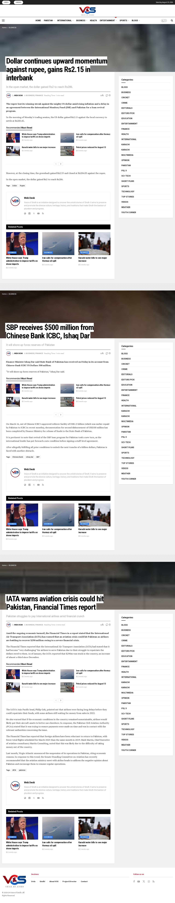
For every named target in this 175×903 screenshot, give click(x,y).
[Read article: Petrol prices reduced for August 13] (67, 151)
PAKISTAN (48, 20)
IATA (14, 770)
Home (4, 28)
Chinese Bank (17, 457)
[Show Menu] (3, 20)
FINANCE (39, 95)
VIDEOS (124, 202)
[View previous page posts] (56, 164)
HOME (38, 20)
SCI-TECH (126, 176)
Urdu (6, 2)
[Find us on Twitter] (144, 881)
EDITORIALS (126, 108)
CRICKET (125, 97)
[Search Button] (172, 20)
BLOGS (135, 20)
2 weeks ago (28, 140)
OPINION (125, 160)
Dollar (14, 186)
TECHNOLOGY (127, 191)
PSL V (124, 171)
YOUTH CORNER (128, 212)
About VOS (53, 881)
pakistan (22, 770)
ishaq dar (29, 457)
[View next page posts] (61, 164)
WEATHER (125, 207)
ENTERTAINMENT (107, 20)
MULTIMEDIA (127, 155)
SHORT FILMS (127, 181)
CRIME (124, 103)
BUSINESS (80, 20)
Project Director (69, 881)
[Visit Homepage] (88, 10)
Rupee (22, 186)
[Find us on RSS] (153, 881)
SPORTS (123, 20)
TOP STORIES (127, 197)
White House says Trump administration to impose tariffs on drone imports (22, 261)
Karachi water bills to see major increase (39, 147)
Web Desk (18, 95)
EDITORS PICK (128, 113)
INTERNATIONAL (64, 20)
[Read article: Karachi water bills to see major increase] (13, 151)
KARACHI (125, 144)
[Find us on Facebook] (134, 881)
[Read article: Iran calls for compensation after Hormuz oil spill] (67, 138)
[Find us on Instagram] (149, 881)
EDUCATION (126, 118)
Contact (84, 881)
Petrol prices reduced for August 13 (91, 147)
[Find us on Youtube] (138, 881)
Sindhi (18, 2)
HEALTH (93, 20)
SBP (37, 457)
